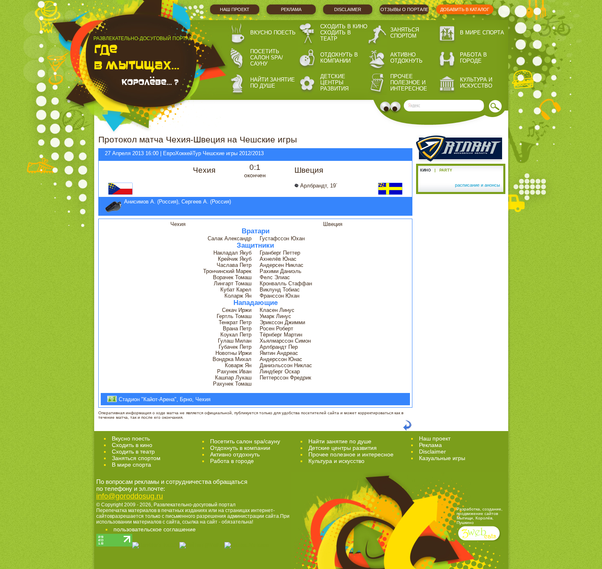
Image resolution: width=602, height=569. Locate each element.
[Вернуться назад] (407, 429)
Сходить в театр (335, 35)
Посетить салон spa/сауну (266, 57)
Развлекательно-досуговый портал (194, 505)
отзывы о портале (404, 9)
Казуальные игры (442, 458)
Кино (425, 170)
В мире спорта (482, 32)
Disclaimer (347, 9)
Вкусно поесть (273, 32)
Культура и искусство (476, 83)
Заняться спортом (404, 33)
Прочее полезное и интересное (408, 82)
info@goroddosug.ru (129, 496)
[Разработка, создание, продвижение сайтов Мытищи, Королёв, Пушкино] (480, 541)
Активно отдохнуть (406, 58)
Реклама (291, 9)
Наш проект (234, 9)
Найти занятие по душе (272, 83)
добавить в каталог (464, 9)
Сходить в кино (343, 26)
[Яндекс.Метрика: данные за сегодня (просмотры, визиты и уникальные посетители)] (246, 545)
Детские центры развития (334, 82)
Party (445, 170)
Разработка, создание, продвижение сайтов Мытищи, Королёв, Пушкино (479, 516)
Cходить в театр (133, 451)
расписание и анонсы (477, 185)
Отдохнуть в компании (339, 58)
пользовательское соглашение (154, 529)
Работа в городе (473, 58)
